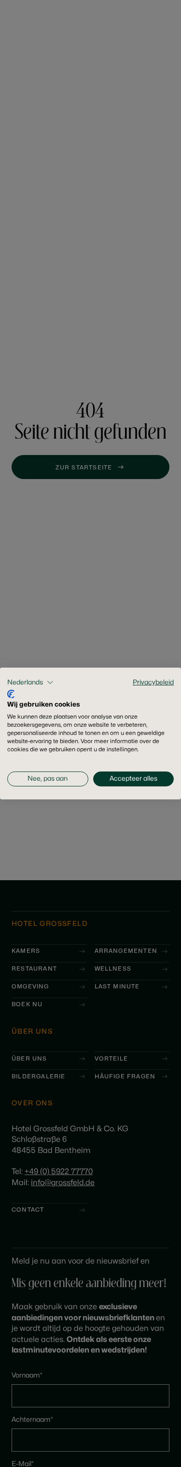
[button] (30, 682)
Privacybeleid (153, 682)
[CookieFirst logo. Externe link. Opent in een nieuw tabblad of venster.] (10, 694)
